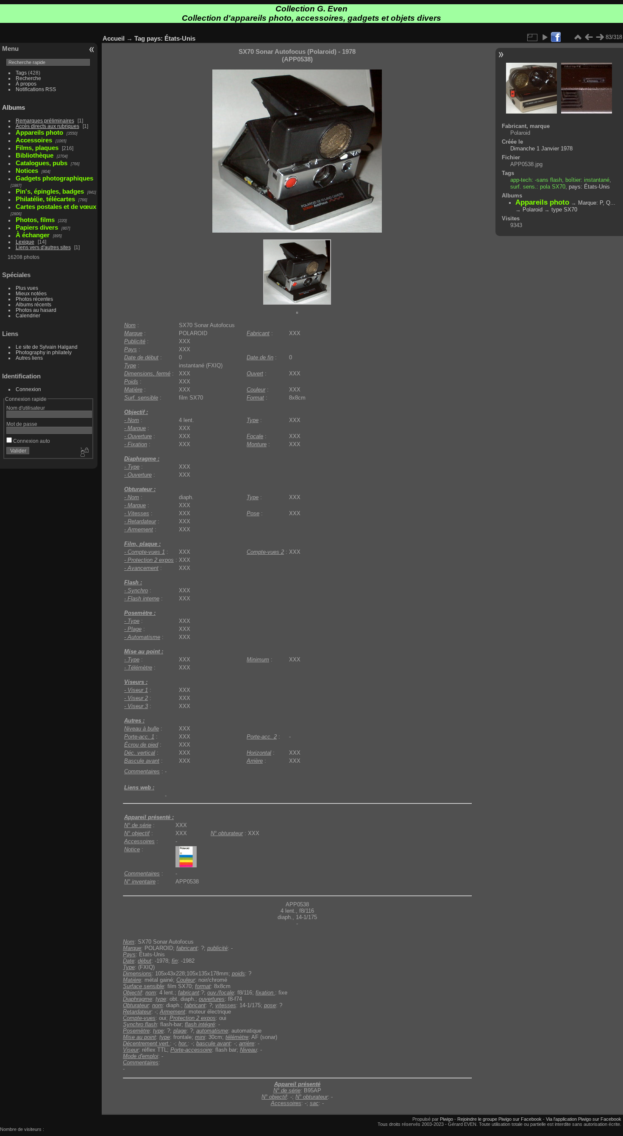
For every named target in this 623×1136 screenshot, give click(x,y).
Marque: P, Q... (596, 203)
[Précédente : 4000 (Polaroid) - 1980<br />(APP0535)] (588, 37)
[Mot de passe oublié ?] (83, 452)
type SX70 (564, 209)
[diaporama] (544, 37)
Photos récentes (34, 299)
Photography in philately (44, 352)
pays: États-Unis (171, 38)
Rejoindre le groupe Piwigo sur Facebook (499, 1119)
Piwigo (446, 1119)
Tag (139, 38)
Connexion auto (31, 441)
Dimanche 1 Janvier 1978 (541, 148)
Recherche (28, 78)
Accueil (114, 38)
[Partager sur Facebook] (555, 37)
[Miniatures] (577, 37)
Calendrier (28, 315)
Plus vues (27, 288)
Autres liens (29, 358)
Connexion (28, 389)
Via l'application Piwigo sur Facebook (583, 1119)
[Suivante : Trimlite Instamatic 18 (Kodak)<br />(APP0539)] (599, 37)
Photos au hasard (36, 310)
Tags (21, 72)
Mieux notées (31, 293)
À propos (26, 83)
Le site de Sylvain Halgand (47, 347)
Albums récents (33, 304)
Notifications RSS (36, 89)
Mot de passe (21, 424)
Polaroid (532, 209)
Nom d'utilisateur (25, 408)
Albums (13, 107)
